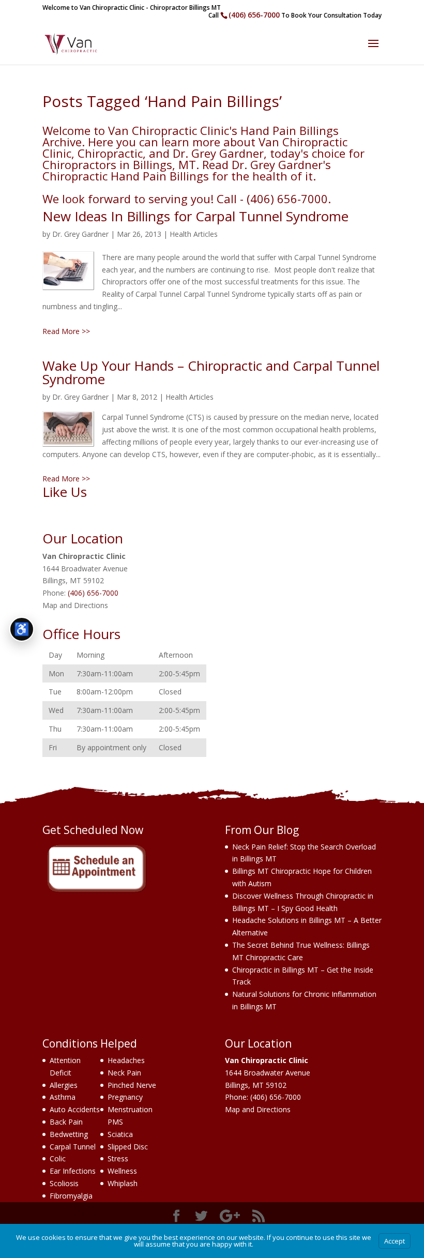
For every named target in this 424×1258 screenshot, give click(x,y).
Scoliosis (64, 1183)
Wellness (122, 1171)
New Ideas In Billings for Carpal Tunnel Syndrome (195, 216)
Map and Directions (75, 605)
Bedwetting (69, 1134)
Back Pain (66, 1122)
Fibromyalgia (71, 1196)
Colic (58, 1158)
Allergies (64, 1085)
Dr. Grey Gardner (80, 234)
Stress (118, 1158)
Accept (394, 1241)
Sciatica (120, 1134)
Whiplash (123, 1183)
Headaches (126, 1060)
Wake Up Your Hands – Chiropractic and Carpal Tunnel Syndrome (211, 372)
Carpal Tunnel (73, 1146)
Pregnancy (125, 1097)
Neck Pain (124, 1073)
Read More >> (66, 331)
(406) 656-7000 (254, 15)
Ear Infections (73, 1171)
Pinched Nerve (132, 1085)
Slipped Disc (128, 1146)
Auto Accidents (75, 1109)
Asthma (62, 1097)
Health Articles (194, 234)
